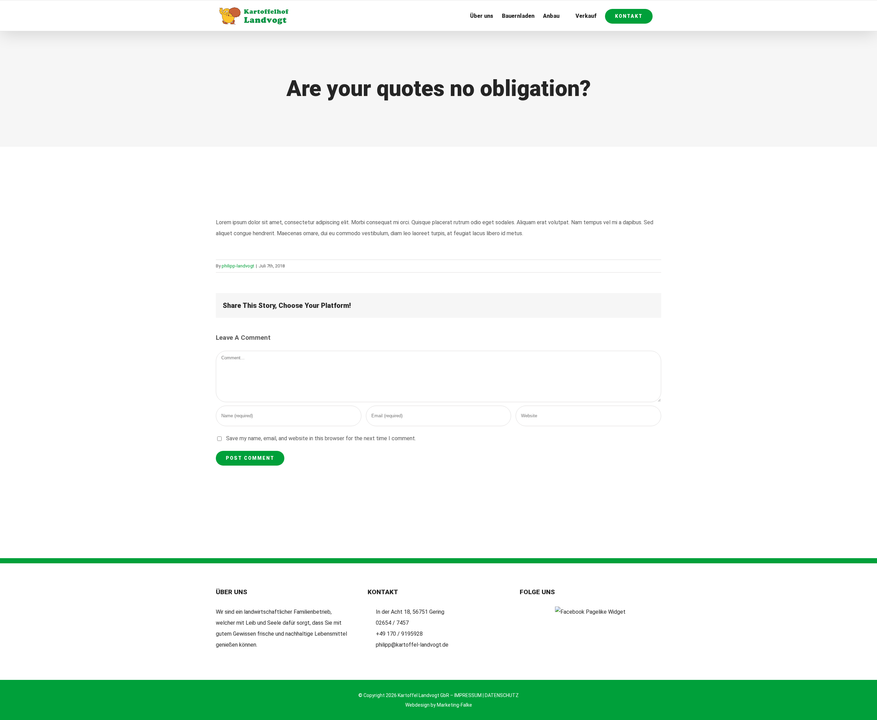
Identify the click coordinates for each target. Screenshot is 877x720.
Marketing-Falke (454, 705)
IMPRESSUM (468, 695)
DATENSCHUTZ (502, 695)
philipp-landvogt (238, 265)
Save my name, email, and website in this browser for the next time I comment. (321, 438)
